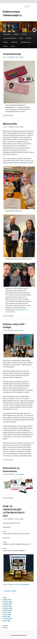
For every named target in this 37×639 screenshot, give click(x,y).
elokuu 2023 (6, 621)
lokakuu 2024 (7, 612)
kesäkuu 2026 (7, 600)
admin (21, 57)
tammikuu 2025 (7, 610)
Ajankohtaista (7, 34)
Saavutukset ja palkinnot (9, 38)
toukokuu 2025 (7, 604)
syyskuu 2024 (7, 614)
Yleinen (11, 115)
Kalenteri (5, 42)
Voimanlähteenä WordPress (18, 635)
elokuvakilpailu (25, 584)
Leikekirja (28, 38)
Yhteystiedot (14, 42)
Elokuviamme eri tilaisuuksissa (11, 469)
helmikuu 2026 (7, 602)
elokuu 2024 (6, 616)
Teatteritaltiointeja (12, 53)
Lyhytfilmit (16, 34)
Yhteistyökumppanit (25, 42)
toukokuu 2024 (7, 619)
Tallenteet (24, 34)
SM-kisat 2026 (10, 123)
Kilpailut (12, 46)
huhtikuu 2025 (7, 606)
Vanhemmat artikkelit (9, 591)
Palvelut (5, 46)
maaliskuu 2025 (7, 608)
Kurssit (21, 38)
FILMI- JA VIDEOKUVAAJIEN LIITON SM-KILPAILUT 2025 (14, 511)
